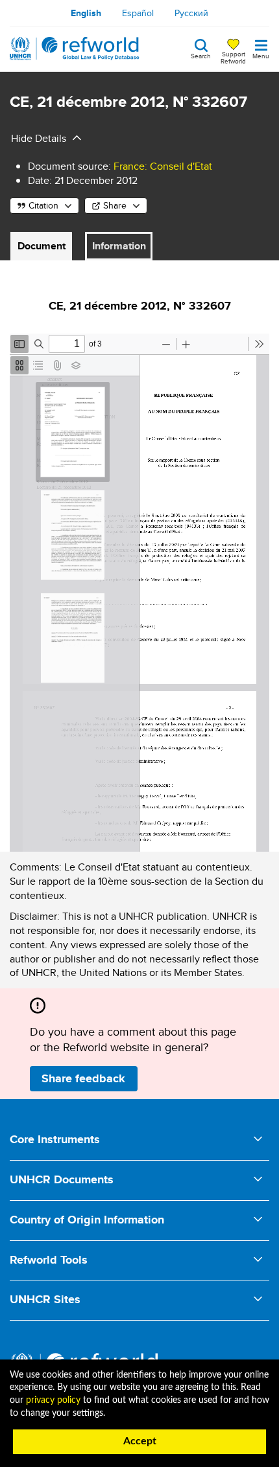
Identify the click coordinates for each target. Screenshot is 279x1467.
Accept (139, 1441)
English (86, 12)
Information (119, 245)
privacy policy (53, 1400)
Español (138, 12)
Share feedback (83, 1078)
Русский (191, 12)
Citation (43, 205)
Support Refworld (233, 57)
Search (201, 55)
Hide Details (38, 138)
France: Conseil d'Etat (163, 166)
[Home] (75, 48)
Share (115, 205)
